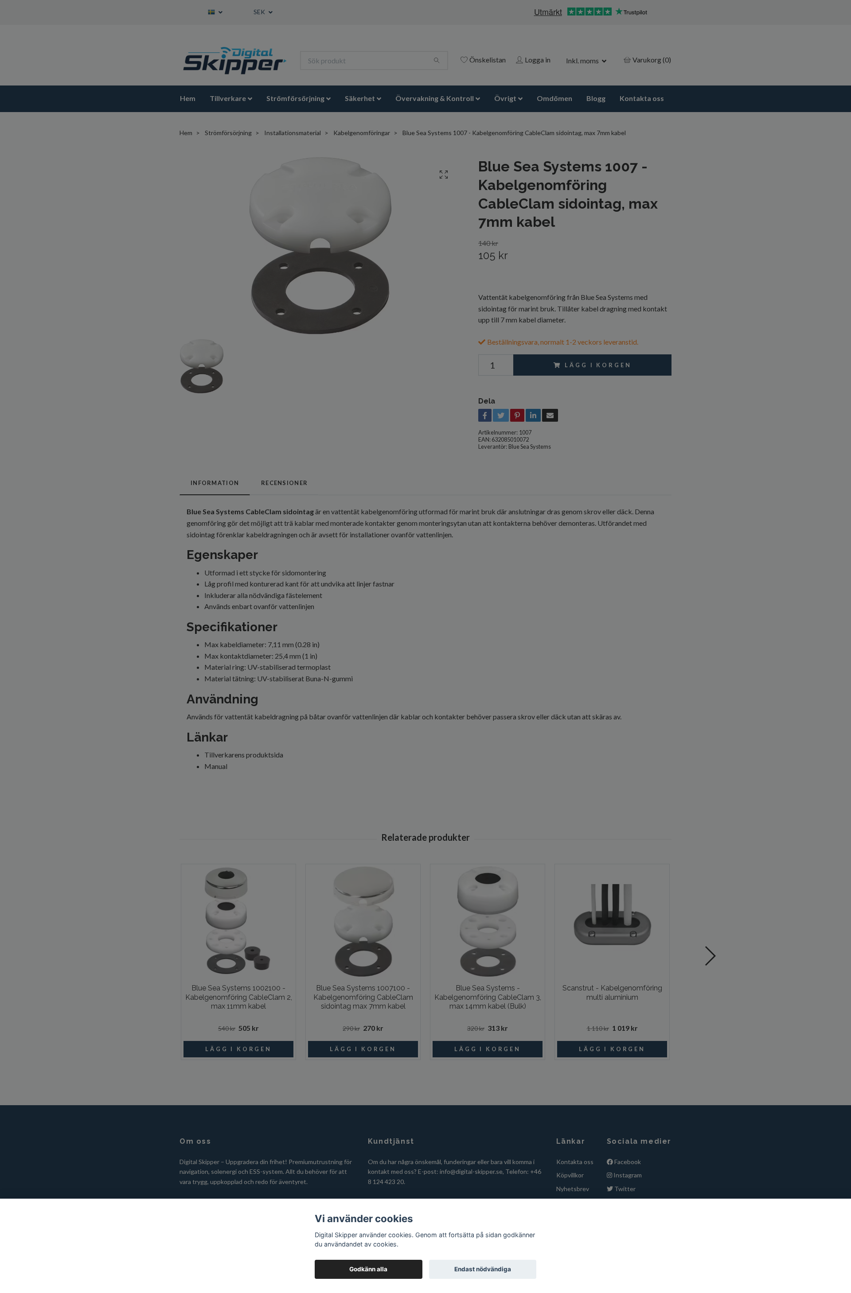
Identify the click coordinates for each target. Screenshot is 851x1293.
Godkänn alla (368, 1269)
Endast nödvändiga (482, 1269)
